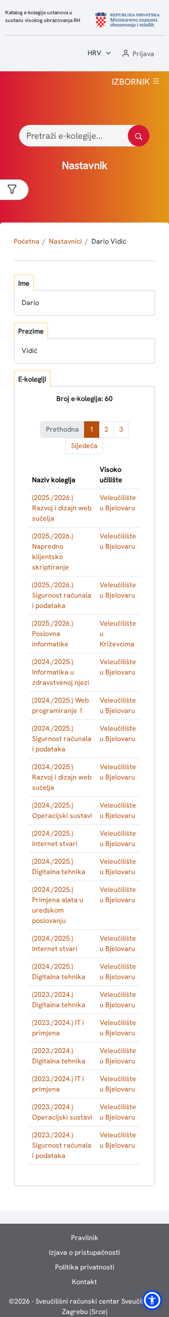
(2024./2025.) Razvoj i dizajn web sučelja (61, 777)
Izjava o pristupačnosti (84, 1252)
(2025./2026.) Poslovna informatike (52, 634)
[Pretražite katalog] (139, 135)
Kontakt (84, 1281)
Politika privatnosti (84, 1267)
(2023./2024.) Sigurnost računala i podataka (61, 1145)
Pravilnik (84, 1237)
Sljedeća (84, 445)
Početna (26, 241)
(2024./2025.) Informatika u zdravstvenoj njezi (60, 672)
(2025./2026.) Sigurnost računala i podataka (61, 595)
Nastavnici (65, 241)
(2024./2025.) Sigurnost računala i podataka (61, 739)
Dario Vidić (108, 241)
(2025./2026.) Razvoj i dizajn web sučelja (61, 508)
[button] (137, 54)
